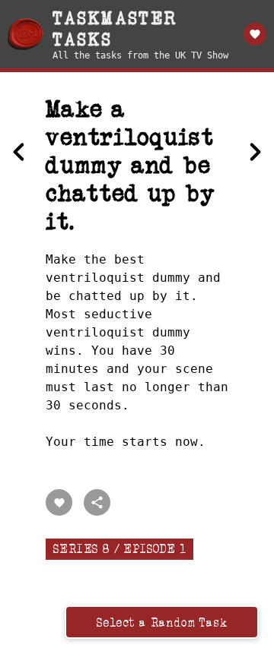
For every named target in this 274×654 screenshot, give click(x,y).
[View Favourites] (255, 34)
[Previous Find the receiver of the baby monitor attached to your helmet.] (19, 152)
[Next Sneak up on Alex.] (255, 152)
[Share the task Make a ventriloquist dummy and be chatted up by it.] (97, 502)
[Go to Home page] (25, 34)
